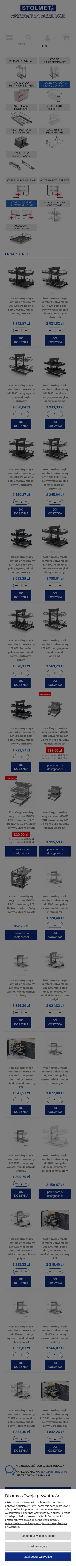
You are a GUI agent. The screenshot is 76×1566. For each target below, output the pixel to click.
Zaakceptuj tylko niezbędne (38, 1535)
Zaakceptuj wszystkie (38, 1556)
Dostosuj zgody (38, 1546)
